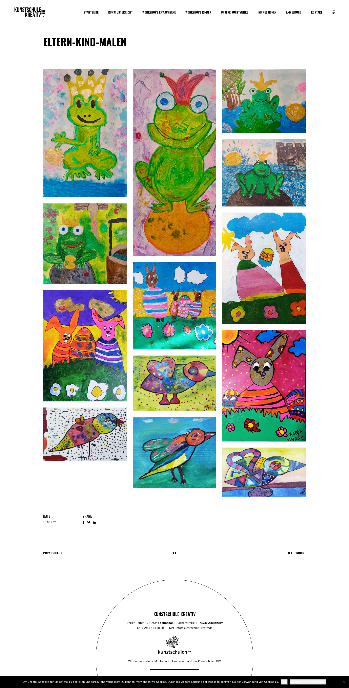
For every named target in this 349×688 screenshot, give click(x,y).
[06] (174, 452)
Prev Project (52, 553)
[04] (174, 383)
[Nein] (344, 682)
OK (284, 682)
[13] (264, 172)
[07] (264, 472)
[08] (174, 305)
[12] (85, 133)
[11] (264, 385)
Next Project (296, 553)
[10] (85, 345)
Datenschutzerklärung (308, 682)
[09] (264, 268)
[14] (174, 162)
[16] (264, 101)
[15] (85, 243)
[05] (85, 434)
